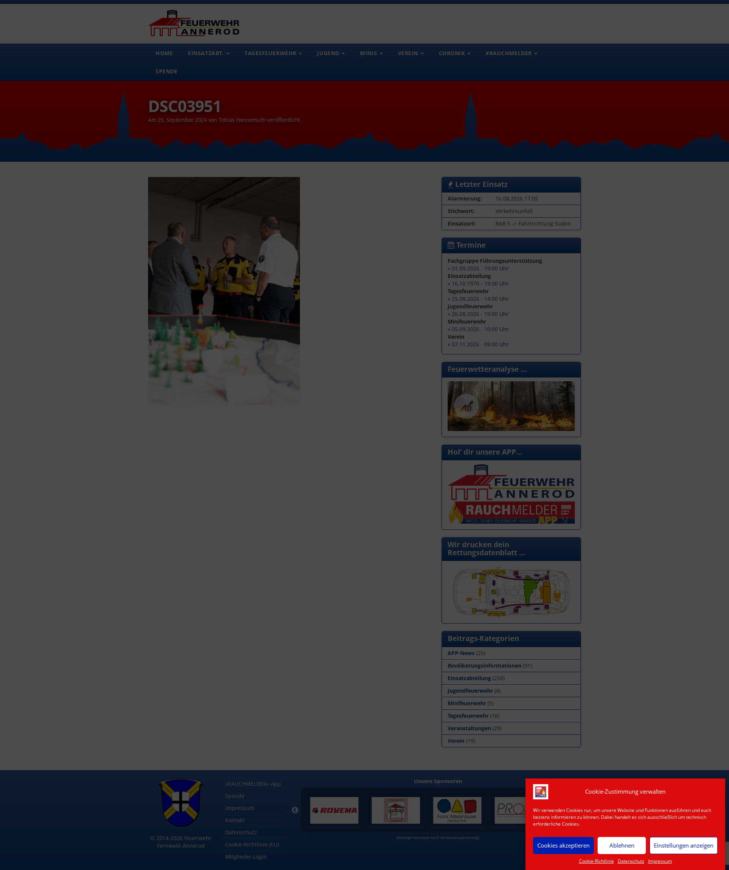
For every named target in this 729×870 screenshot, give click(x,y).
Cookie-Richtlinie (596, 861)
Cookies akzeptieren (563, 845)
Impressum (660, 861)
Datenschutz (631, 861)
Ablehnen (621, 845)
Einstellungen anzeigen (683, 845)
